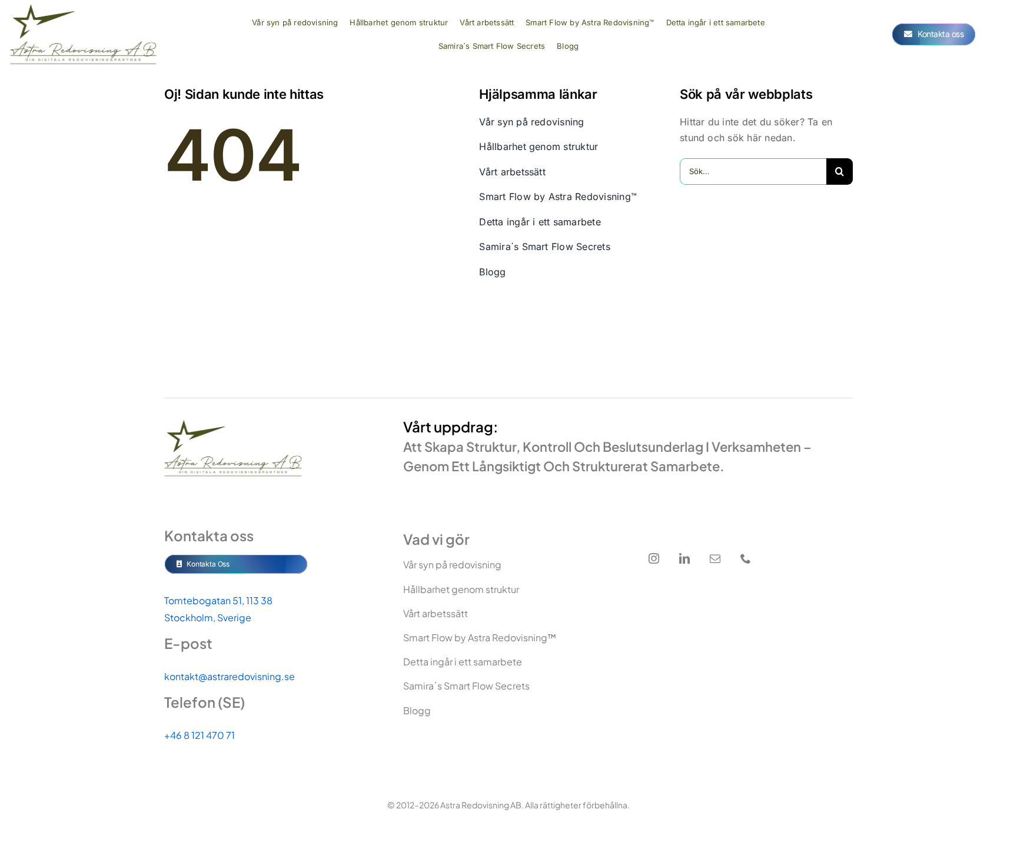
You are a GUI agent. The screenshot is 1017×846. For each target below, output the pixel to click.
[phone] (745, 558)
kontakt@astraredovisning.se (229, 676)
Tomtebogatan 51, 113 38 (218, 600)
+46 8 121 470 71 (199, 735)
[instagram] (654, 558)
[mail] (715, 558)
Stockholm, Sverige (207, 617)
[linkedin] (684, 558)
